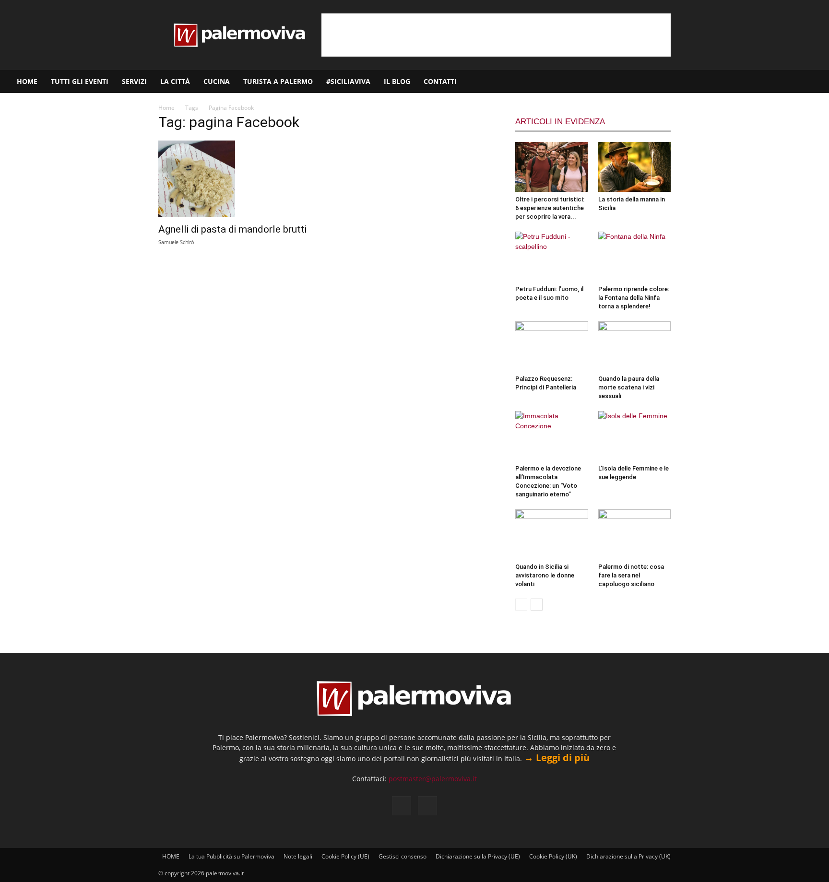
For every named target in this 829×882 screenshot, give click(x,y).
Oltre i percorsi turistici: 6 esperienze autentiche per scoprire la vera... (549, 208)
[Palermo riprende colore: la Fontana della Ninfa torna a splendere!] (634, 257)
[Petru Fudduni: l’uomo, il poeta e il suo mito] (551, 257)
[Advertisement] (496, 35)
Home (166, 108)
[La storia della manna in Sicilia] (634, 167)
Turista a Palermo (278, 81)
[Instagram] (791, 81)
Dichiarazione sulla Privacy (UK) (628, 856)
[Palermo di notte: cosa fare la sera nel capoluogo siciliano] (634, 534)
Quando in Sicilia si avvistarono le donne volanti (544, 575)
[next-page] (537, 605)
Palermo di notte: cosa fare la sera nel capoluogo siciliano (631, 575)
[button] (817, 82)
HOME (27, 81)
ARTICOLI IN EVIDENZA (560, 121)
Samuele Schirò (176, 242)
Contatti (440, 81)
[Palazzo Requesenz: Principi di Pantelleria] (551, 346)
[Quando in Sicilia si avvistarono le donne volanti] (551, 534)
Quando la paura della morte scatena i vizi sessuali (628, 387)
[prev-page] (521, 605)
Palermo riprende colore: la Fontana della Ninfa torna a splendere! (633, 297)
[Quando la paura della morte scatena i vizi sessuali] (634, 346)
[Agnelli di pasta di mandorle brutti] (236, 179)
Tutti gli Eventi (79, 81)
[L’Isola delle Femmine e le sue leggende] (634, 436)
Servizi (134, 81)
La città (175, 81)
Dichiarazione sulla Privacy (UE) (478, 856)
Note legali (298, 856)
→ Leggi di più (557, 757)
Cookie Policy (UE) (345, 856)
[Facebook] (775, 81)
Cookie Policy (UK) (553, 856)
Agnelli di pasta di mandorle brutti (232, 229)
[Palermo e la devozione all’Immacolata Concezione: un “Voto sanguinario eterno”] (551, 436)
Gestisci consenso (402, 856)
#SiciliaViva (348, 81)
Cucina (216, 81)
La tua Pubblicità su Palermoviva (231, 856)
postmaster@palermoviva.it (433, 778)
